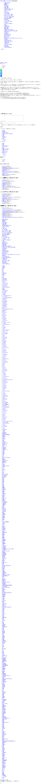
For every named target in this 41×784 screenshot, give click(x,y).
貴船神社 (4, 708)
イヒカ (3, 326)
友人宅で (4, 137)
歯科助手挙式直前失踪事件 (7, 585)
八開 (3, 451)
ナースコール (4, 146)
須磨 (3, 756)
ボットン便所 (4, 403)
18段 (3, 265)
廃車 (3, 538)
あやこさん (4, 280)
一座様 (3, 430)
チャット (4, 368)
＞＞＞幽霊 (4, 776)
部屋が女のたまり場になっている (8, 171)
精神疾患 (4, 658)
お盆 (3, 288)
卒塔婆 (3, 466)
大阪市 (3, 505)
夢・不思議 (6, 5)
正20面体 (4, 584)
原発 (3, 468)
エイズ (3, 331)
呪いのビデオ (4, 475)
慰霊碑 (3, 556)
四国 (3, 484)
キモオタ (4, 342)
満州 (3, 612)
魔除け (3, 774)
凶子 (3, 456)
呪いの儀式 (4, 476)
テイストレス (4, 370)
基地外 (3, 495)
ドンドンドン (4, 378)
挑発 (3, 147)
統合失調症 (4, 664)
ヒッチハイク (4, 395)
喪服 (3, 481)
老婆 (3, 667)
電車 (3, 747)
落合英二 (4, 685)
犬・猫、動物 (6, 13)
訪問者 (3, 130)
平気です (4, 530)
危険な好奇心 (4, 167)
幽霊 (3, 533)
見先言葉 (4, 700)
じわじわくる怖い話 (8, 47)
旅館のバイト (4, 562)
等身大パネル (4, 655)
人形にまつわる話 (5, 226)
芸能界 (3, 684)
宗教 (5, 24)
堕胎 (3, 496)
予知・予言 (4, 228)
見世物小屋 (4, 699)
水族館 (3, 598)
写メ (3, 455)
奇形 (3, 507)
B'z (2, 270)
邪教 (3, 723)
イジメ (3, 325)
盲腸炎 (3, 637)
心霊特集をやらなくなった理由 (8, 548)
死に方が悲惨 (4, 586)
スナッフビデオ (5, 361)
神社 (3, 646)
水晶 (3, 599)
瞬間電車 (4, 640)
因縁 (3, 485)
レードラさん (4, 426)
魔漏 (3, 773)
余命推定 (4, 441)
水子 (3, 597)
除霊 (3, 736)
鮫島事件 (4, 775)
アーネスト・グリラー (6, 322)
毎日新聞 (4, 594)
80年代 (3, 267)
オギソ (3, 335)
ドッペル (4, 375)
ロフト (3, 428)
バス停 (3, 388)
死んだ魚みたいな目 (6, 587)
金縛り (3, 727)
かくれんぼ (4, 291)
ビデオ (3, 397)
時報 (3, 563)
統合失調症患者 (5, 665)
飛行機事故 (4, 760)
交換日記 (4, 438)
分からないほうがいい (6, 457)
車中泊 (3, 710)
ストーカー (4, 360)
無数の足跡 (4, 617)
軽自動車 (4, 712)
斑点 (3, 144)
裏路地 (3, 697)
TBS (3, 277)
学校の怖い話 (6, 31)
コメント (2, 121)
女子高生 (4, 510)
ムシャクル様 (4, 410)
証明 (3, 134)
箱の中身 (4, 213)
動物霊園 (4, 461)
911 (3, 269)
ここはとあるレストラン (6, 295)
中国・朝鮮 (6, 6)
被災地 (3, 693)
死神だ (3, 591)
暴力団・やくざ (7, 26)
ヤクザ (3, 415)
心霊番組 (4, 549)
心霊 (3, 67)
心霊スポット (4, 545)
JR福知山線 (4, 273)
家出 (3, 518)
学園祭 (3, 513)
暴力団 (3, 566)
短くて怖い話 (4, 252)
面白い (3, 753)
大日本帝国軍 (4, 502)
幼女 (3, 531)
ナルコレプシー (5, 381)
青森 (3, 750)
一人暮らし (6, 22)
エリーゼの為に (5, 332)
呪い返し (4, 477)
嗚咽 (3, 482)
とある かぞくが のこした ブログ (9, 172)
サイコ (3, 227)
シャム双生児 (4, 354)
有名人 (3, 567)
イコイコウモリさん (6, 324)
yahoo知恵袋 (4, 278)
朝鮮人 (3, 568)
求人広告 (4, 600)
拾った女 (4, 216)
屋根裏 (3, 523)
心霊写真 (4, 546)
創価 (3, 458)
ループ (3, 424)
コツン (3, 348)
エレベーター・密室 (8, 21)
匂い (3, 463)
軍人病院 (4, 711)
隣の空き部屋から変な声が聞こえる (8, 168)
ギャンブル (4, 344)
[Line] (20, 69)
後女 (3, 541)
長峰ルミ (4, 731)
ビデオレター (4, 399)
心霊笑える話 (6, 42)
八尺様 (3, 450)
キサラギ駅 (4, 341)
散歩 (3, 561)
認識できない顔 (5, 149)
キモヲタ (4, 343)
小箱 (3, 522)
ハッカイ (4, 384)
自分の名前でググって (6, 675)
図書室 (3, 487)
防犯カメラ (4, 734)
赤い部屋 (4, 709)
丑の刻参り (4, 432)
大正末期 (4, 503)
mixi (3, 274)
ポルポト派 (4, 405)
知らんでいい (4, 641)
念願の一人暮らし (5, 132)
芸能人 (3, 683)
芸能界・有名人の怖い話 (8, 29)
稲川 (3, 653)
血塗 (3, 691)
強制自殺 (4, 214)
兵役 (3, 454)
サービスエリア (5, 352)
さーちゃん (4, 300)
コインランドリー (5, 347)
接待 (3, 173)
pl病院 (3, 275)
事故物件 (4, 436)
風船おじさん (4, 759)
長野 (3, 732)
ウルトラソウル (5, 330)
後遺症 (3, 542)
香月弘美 (4, 765)
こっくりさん (4, 296)
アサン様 (4, 317)
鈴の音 (3, 728)
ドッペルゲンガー (5, 376)
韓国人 (3, 754)
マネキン (4, 409)
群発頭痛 (4, 666)
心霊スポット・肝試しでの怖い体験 (10, 30)
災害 (3, 615)
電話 (3, 746)
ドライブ (4, 377)
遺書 (3, 721)
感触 (3, 143)
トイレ (3, 66)
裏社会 (3, 696)
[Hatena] (20, 74)
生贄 (3, 628)
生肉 (3, 627)
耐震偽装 (4, 668)
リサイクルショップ (6, 423)
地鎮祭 (3, 491)
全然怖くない (4, 449)
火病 (3, 614)
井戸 (3, 437)
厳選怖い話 (6, 3)
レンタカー (4, 425)
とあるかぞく (4, 303)
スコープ (4, 359)
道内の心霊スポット (6, 718)
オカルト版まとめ (7, 40)
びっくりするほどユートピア (7, 308)
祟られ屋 (4, 648)
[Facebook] (20, 73)
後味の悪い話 (6, 46)
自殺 (3, 677)
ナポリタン (4, 380)
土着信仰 (4, 489)
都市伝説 (4, 255)
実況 (3, 515)
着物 (3, 639)
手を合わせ (4, 558)
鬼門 (3, 772)
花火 (3, 682)
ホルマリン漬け (5, 402)
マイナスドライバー (6, 406)
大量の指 (4, 504)
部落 (3, 725)
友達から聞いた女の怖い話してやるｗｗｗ (10, 217)
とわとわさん (4, 304)
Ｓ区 (3, 777)
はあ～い (4, 307)
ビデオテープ (4, 398)
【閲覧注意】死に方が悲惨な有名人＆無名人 (10, 212)
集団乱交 (4, 175)
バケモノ (4, 386)
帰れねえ (4, 529)
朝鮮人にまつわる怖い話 (6, 186)
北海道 (3, 464)
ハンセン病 (4, 385)
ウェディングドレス (6, 329)
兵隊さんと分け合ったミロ (7, 174)
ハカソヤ (4, 383)
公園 (3, 452)
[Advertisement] (7, 56)
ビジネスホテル (5, 396)
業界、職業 (6, 27)
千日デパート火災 (5, 465)
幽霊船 (3, 534)
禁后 (3, 651)
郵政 (3, 726)
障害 (3, 739)
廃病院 (3, 537)
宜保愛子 (4, 514)
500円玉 (3, 266)
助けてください (5, 460)
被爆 (3, 694)
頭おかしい (4, 757)
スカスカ (4, 357)
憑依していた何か (5, 148)
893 (3, 268)
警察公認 (4, 705)
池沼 (3, 601)
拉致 (3, 559)
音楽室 (3, 755)
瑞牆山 (3, 625)
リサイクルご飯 (5, 422)
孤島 (3, 512)
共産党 (3, 453)
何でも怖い (6, 45)
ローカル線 (4, 429)
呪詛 (3, 480)
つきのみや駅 (4, 301)
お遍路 (3, 289)
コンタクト (4, 350)
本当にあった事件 (7, 34)
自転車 (3, 680)
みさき (3, 189)
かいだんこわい (5, 290)
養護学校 (4, 762)
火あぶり (4, 613)
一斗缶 (3, 431)
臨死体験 (4, 673)
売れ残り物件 (4, 169)
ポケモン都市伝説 (5, 404)
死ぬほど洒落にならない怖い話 (6, 0)
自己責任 (4, 676)
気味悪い (4, 596)
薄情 (3, 135)
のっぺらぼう (4, 306)
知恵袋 (3, 642)
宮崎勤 (3, 516)
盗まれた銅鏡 (4, 151)
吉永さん (4, 469)
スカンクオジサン (5, 358)
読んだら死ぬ (4, 703)
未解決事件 (4, 572)
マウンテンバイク (5, 407)
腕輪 (3, 672)
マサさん (4, 408)
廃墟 (3, 535)
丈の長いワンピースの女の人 (7, 133)
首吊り (3, 764)
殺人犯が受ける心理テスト (7, 592)
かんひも (4, 293)
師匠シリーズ (4, 253)
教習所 (3, 560)
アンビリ (4, 321)
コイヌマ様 (4, 346)
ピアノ (3, 400)
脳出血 (3, 671)
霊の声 (3, 748)
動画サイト (4, 462)
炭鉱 (3, 616)
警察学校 (4, 706)
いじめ (3, 281)
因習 (3, 486)
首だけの (4, 763)
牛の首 (3, 620)
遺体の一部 (4, 719)
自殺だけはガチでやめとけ (7, 678)
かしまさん (4, 292)
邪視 (3, 170)
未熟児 (3, 570)
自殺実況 (4, 679)
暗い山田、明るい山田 (6, 565)
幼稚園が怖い (4, 532)
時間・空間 (6, 7)
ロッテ (3, 427)
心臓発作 (4, 543)
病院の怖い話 (6, 33)
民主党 (3, 595)
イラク (3, 328)
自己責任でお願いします (6, 225)
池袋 (3, 602)
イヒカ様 (4, 327)
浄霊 (3, 610)
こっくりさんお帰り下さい (7, 297)
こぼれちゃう (4, 298)
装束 (3, 695)
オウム (3, 334)
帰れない (4, 152)
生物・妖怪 (6, 28)
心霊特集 (4, 547)
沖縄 (3, 604)
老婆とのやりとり (5, 145)
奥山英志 (4, 508)
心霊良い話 (6, 43)
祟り (3, 649)
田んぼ (3, 630)
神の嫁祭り (4, 184)
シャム (3, 353)
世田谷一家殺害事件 (6, 434)
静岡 (3, 751)
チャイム (4, 65)
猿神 (3, 623)
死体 (3, 588)
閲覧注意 (4, 733)
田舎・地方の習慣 (7, 18)
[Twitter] (20, 71)
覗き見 (3, 701)
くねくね (4, 294)
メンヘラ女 (4, 412)
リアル (3, 202)
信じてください (5, 442)
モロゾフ (4, 414)
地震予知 (4, 493)
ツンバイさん (4, 369)
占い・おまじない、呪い (8, 14)
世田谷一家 (4, 433)
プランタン (4, 401)
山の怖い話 (6, 25)
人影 (3, 138)
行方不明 (4, 692)
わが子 (3, 150)
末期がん (4, 573)
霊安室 (3, 749)
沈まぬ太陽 (4, 603)
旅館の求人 (4, 201)
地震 (3, 492)
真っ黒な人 (4, 203)
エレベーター (4, 333)
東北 (3, 576)
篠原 (3, 188)
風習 (3, 758)
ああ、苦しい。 (5, 279)
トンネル (4, 373)
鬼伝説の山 (4, 215)
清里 (3, 611)
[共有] (20, 76)
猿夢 (3, 622)
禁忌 (3, 652)
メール (3, 413)
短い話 (3, 643)
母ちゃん (4, 593)
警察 (3, 704)
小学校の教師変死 (5, 521)
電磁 (3, 745)
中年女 (3, 435)
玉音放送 (4, 624)
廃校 (3, 536)
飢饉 (3, 761)
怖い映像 (6, 19)
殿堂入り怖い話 (7, 2)
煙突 (3, 618)
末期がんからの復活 (6, 574)
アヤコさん (4, 319)
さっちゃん (4, 299)
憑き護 (3, 557)
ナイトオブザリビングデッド (7, 379)
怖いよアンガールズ (6, 550)
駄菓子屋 (4, 766)
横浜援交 (4, 583)
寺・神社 (6, 32)
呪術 (3, 479)
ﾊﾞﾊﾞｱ (3, 778)
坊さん (3, 494)
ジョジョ (4, 356)
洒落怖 (5, 4)
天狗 (3, 506)
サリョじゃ (4, 351)
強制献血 (4, 540)
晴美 (3, 564)
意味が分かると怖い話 (8, 41)
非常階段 (4, 752)
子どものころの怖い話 (8, 17)
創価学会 (4, 459)
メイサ (3, 411)
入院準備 (4, 448)
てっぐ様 (4, 302)
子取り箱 (4, 511)
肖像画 (3, 669)
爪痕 (3, 619)
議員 (3, 707)
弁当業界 (4, 539)
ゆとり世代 (4, 315)
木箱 (3, 569)
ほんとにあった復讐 (8, 44)
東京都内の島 (4, 575)
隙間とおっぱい (5, 738)
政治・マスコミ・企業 (8, 15)
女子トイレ (4, 509)
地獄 (3, 490)
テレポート (4, 371)
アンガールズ (4, 320)
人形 (3, 439)
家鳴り (3, 519)
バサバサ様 (4, 387)
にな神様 (4, 305)
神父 (3, 645)
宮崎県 (3, 517)
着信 (3, 638)
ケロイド (4, 345)
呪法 (3, 478)
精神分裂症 (4, 657)
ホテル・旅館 (6, 20)
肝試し (3, 670)
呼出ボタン (4, 136)
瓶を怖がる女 (4, 626)
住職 (3, 440)
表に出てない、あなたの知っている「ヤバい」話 (11, 254)
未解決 (3, 571)
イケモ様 (4, 323)
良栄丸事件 (4, 681)
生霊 (3, 629)
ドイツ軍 (4, 374)
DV (3, 271)
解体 (3, 702)
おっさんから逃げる (6, 287)
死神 (3, 590)
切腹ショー (4, 185)
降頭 (3, 735)
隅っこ (3, 737)
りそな (3, 316)
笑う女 (3, 654)
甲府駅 (3, 631)
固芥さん (4, 488)
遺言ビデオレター (5, 722)
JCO (3, 272)
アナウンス (4, 318)
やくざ (3, 314)
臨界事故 (4, 674)
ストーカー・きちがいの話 (9, 16)
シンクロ (4, 355)
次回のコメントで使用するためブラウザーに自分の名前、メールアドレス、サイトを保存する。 (19, 124)
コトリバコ (4, 166)
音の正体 (4, 131)
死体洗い (4, 589)
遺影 (3, 720)
